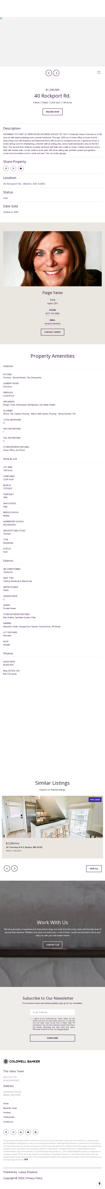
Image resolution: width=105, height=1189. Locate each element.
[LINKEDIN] (21, 1132)
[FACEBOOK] (6, 1132)
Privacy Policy (63, 1029)
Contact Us (8, 1122)
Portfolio (7, 1112)
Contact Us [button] (52, 945)
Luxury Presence (27, 1172)
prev (49, 73)
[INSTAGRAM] (13, 1132)
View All (94, 868)
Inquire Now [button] (52, 112)
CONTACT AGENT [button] (52, 332)
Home (6, 1103)
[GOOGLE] (35, 1132)
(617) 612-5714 (10, 1077)
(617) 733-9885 (52, 313)
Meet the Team (10, 1108)
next (56, 73)
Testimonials (8, 1117)
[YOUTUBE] (28, 1132)
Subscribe (52, 1038)
